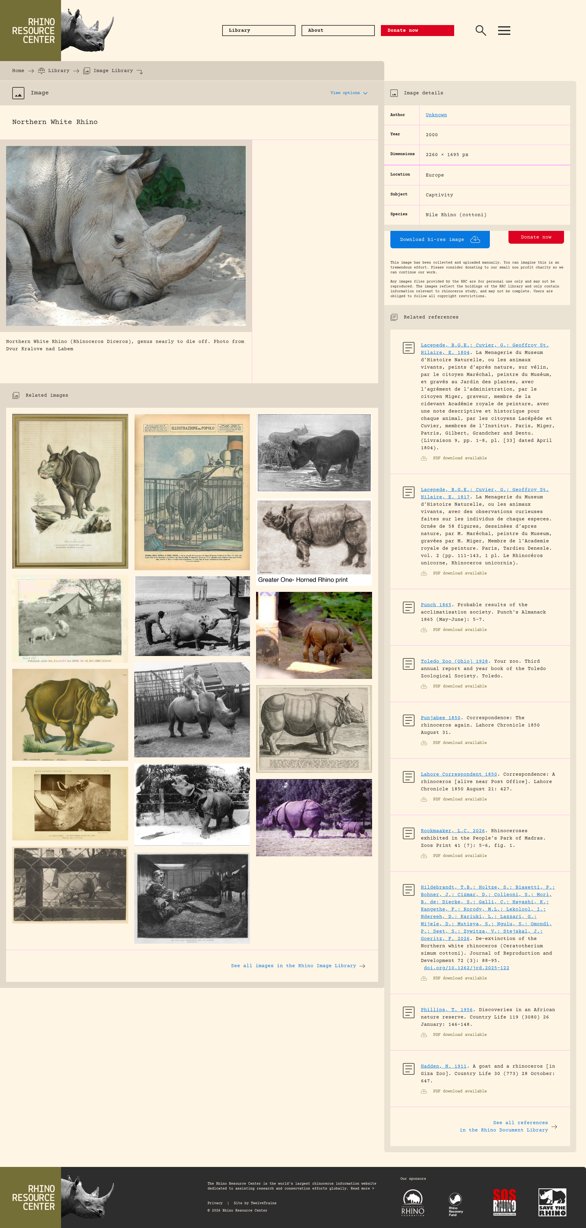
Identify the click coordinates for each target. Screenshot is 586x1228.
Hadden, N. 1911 (444, 1066)
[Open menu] (504, 30)
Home (18, 71)
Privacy (215, 1203)
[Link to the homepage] (61, 30)
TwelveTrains (264, 1203)
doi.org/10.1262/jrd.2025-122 (466, 968)
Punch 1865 (436, 605)
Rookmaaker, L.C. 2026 (453, 831)
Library (59, 71)
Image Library (113, 71)
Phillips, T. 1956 (447, 1010)
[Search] (481, 30)
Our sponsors (413, 1179)
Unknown (436, 115)
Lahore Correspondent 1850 (459, 774)
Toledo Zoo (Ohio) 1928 (454, 661)
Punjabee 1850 (441, 718)
